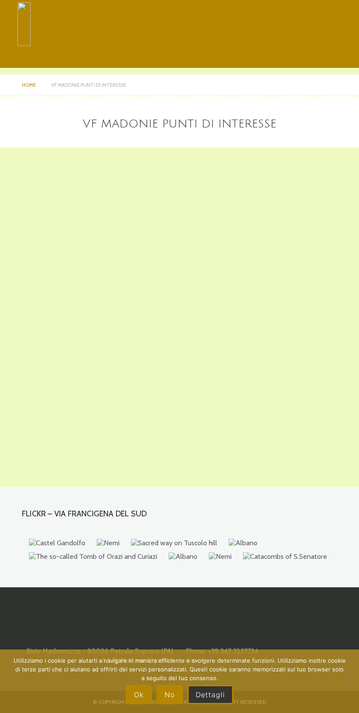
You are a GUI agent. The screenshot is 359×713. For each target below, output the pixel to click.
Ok (139, 694)
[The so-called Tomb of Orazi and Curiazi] (93, 556)
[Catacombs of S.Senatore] (285, 556)
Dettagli (210, 694)
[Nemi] (108, 543)
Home (29, 85)
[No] (348, 681)
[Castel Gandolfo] (57, 543)
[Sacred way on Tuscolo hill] (174, 543)
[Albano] (243, 543)
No (170, 694)
